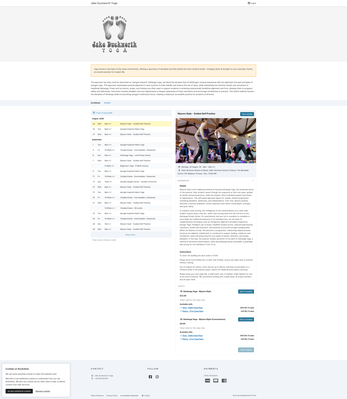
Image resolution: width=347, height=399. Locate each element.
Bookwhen (246, 395)
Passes (107, 103)
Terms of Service (97, 396)
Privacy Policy (112, 396)
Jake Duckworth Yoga (104, 3)
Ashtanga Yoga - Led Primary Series (135, 155)
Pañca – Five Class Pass (193, 311)
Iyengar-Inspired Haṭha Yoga (132, 129)
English (147, 396)
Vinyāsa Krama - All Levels (131, 208)
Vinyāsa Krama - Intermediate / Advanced (137, 150)
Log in (253, 3)
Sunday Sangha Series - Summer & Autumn (138, 182)
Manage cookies (43, 391)
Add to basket (246, 291)
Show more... (131, 235)
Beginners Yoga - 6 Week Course (134, 166)
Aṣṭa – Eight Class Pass (193, 308)
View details (247, 114)
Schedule (95, 103)
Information (183, 181)
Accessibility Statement (129, 396)
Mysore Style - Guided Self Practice (135, 124)
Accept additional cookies (19, 391)
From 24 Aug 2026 (104, 113)
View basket (246, 350)
